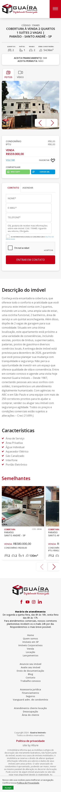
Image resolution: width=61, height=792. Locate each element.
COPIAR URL (45, 172)
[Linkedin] (39, 601)
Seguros (30, 696)
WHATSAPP (15, 172)
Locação (30, 652)
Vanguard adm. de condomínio (30, 699)
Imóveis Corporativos (30, 645)
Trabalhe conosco (30, 680)
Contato (30, 677)
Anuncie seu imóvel (30, 664)
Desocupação (30, 711)
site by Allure (30, 745)
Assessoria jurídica (30, 689)
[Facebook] (21, 601)
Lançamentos (30, 655)
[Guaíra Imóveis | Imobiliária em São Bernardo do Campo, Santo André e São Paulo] (19, 8)
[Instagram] (33, 601)
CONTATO (13, 187)
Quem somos (30, 638)
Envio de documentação (30, 670)
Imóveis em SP (30, 641)
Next (52, 123)
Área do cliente (30, 714)
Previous (40, 123)
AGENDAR (27, 187)
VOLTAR (10, 159)
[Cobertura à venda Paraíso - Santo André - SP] (30, 105)
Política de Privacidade (28, 782)
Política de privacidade (30, 741)
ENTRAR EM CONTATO (30, 260)
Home (30, 635)
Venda (30, 648)
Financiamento (30, 692)
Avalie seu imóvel (30, 667)
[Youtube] (27, 601)
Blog (30, 674)
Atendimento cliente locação (30, 708)
